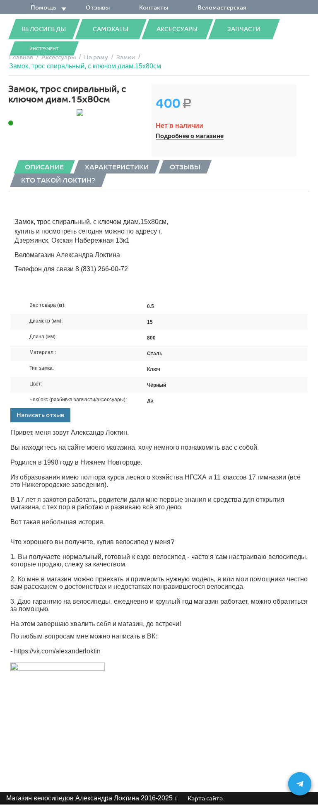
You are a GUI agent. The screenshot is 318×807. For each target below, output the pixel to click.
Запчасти (243, 29)
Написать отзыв (40, 415)
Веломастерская (222, 7)
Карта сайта (205, 798)
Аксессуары (177, 29)
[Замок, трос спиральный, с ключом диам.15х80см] (80, 112)
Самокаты (110, 29)
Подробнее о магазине (190, 136)
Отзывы (98, 7)
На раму (96, 57)
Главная (21, 57)
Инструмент (43, 48)
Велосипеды (44, 29)
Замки (125, 57)
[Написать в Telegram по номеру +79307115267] (299, 783)
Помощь (43, 7)
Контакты (153, 7)
